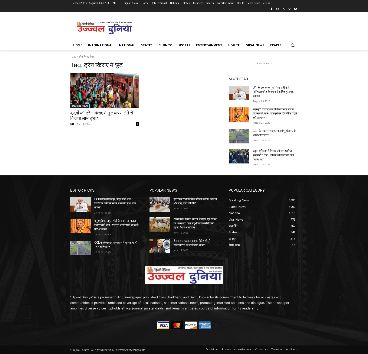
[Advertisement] (215, 27)
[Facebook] (271, 9)
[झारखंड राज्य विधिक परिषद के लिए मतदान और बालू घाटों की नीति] (160, 204)
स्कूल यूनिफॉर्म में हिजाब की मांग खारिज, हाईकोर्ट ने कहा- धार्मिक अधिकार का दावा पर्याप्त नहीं (273, 155)
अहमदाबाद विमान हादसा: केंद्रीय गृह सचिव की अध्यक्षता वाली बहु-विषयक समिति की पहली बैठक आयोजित (195, 223)
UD (72, 124)
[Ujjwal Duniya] (104, 28)
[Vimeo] (289, 9)
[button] (293, 45)
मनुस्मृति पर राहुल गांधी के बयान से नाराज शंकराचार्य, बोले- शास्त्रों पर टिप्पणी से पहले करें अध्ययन (275, 113)
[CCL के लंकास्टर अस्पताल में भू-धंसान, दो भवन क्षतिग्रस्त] (239, 136)
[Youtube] (295, 9)
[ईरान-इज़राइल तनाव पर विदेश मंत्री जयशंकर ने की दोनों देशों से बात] (160, 246)
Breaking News (80, 105)
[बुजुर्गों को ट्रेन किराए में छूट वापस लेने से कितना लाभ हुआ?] (104, 90)
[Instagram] (277, 9)
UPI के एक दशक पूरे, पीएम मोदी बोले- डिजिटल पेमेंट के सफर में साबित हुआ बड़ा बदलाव (273, 92)
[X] (283, 9)
